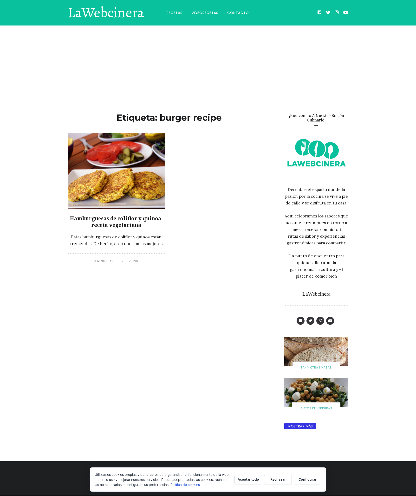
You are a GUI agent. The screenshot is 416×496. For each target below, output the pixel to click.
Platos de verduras (316, 408)
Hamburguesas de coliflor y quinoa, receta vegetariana (116, 221)
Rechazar (278, 479)
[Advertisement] (208, 61)
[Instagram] (337, 13)
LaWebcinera (106, 12)
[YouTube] (345, 13)
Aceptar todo (248, 479)
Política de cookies (185, 485)
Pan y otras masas (316, 367)
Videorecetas (205, 12)
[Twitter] (328, 13)
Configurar (308, 479)
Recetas (174, 12)
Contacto (238, 12)
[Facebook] (320, 13)
